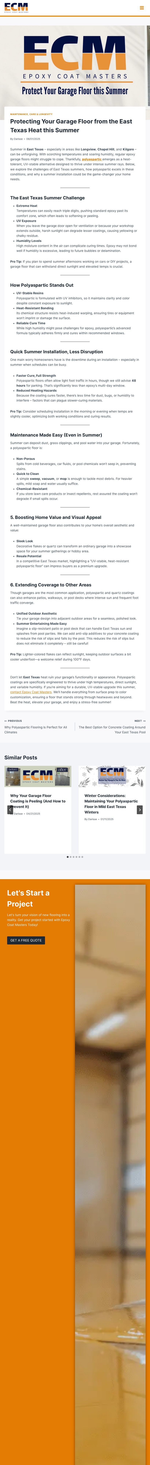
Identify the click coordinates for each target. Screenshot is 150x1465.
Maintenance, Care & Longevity (31, 114)
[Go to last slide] (10, 809)
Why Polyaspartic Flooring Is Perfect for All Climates (35, 726)
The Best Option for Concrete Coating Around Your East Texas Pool (112, 726)
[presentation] (37, 776)
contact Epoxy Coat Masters (31, 692)
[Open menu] (142, 7)
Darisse (18, 138)
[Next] (140, 809)
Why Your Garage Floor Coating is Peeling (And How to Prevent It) (37, 801)
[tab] (68, 857)
